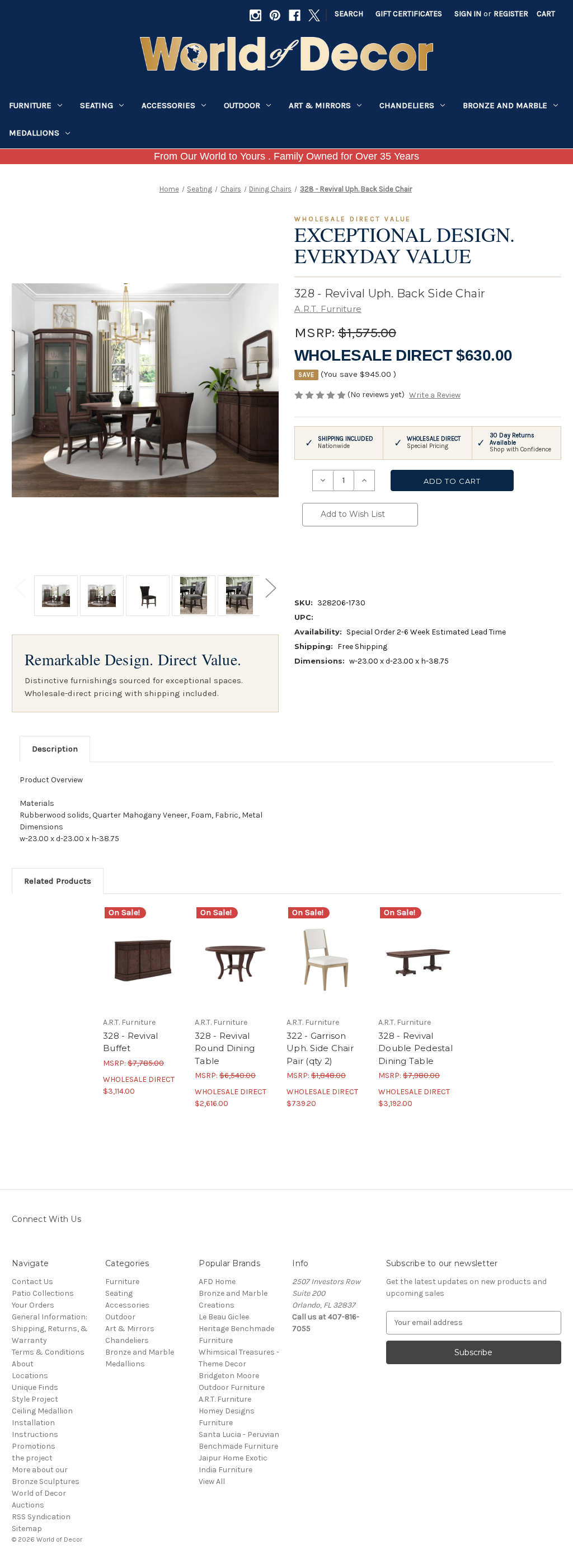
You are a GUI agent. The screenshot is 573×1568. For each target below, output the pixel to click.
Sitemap (27, 1528)
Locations (30, 1375)
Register (511, 13)
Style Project (35, 1399)
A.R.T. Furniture (225, 1399)
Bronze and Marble (505, 105)
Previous (20, 587)
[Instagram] (255, 15)
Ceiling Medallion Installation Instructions (42, 1422)
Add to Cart (143, 967)
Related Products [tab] (57, 881)
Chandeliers (406, 105)
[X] (314, 15)
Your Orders (33, 1305)
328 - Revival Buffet (130, 1042)
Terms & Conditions (48, 1352)
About (23, 1364)
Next (270, 587)
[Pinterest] (275, 15)
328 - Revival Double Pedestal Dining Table (415, 1048)
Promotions (33, 1446)
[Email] (326, 559)
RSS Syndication (41, 1517)
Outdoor (242, 105)
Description (55, 749)
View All (212, 1481)
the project (32, 1458)
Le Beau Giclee (224, 1317)
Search (349, 13)
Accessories (168, 105)
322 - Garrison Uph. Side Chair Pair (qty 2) (320, 1048)
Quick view (142, 948)
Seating (96, 105)
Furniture (30, 105)
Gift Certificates (408, 13)
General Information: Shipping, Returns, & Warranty (50, 1328)
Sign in (467, 13)
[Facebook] (294, 15)
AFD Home (217, 1281)
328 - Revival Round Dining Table (225, 1048)
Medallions (34, 133)
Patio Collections (43, 1293)
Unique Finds (35, 1387)
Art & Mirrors (320, 105)
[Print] (345, 559)
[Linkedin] (383, 559)
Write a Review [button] (435, 395)
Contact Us (32, 1281)
